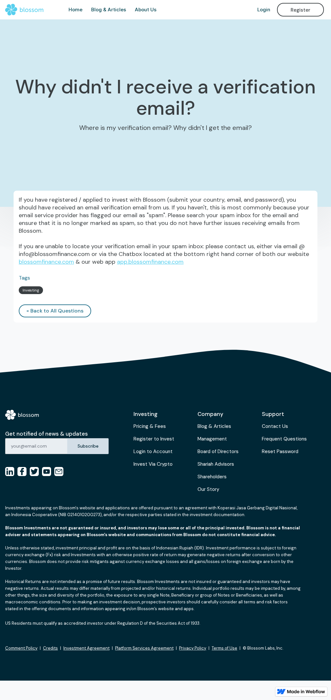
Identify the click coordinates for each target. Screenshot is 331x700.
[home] (24, 9)
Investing (31, 290)
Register (300, 10)
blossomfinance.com (46, 262)
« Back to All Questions (55, 310)
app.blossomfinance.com (150, 262)
